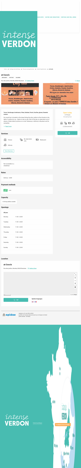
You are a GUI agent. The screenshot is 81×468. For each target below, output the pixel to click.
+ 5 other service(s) (67, 126)
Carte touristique (37, 423)
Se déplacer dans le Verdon (62, 424)
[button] (20, 93)
